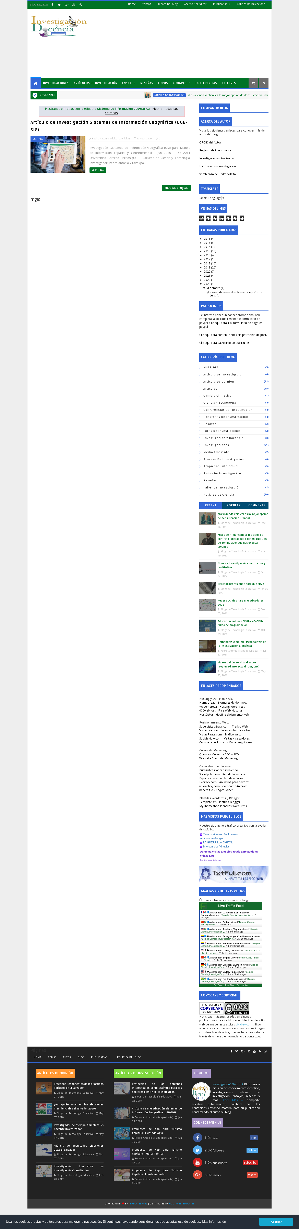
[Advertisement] (194, 43)
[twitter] (59, 5)
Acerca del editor (195, 4)
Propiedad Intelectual (221, 466)
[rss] (260, 1051)
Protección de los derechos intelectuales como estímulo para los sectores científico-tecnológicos (157, 1088)
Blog (81, 1057)
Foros (163, 83)
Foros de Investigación (221, 431)
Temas (146, 4)
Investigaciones (56, 83)
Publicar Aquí (221, 4)
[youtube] (74, 5)
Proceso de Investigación (223, 459)
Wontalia (218, 758)
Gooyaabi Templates (181, 1203)
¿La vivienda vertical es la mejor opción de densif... (234, 294)
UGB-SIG (38, 139)
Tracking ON (242, 985)
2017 (207, 259)
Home (132, 4)
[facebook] (52, 5)
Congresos (182, 83)
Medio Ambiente (216, 452)
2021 (207, 275)
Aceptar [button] (276, 1221)
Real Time (230, 985)
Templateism (220, 802)
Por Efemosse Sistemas (210, 860)
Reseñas (146, 83)
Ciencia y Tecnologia (219, 402)
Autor (67, 1057)
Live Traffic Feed (231, 906)
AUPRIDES (211, 367)
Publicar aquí (100, 1057)
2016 (207, 255)
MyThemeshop (223, 806)
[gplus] (66, 5)
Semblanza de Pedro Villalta (217, 174)
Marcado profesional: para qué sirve (241, 584)
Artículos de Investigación (95, 83)
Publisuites (219, 770)
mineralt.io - (216, 790)
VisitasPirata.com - (220, 734)
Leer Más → (233, 1100)
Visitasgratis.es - (225, 730)
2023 (207, 284)
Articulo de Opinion (218, 381)
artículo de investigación (147, 95)
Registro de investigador (215, 150)
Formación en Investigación (217, 166)
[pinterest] (81, 5)
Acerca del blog (168, 4)
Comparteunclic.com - (226, 742)
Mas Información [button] (214, 1221)
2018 (207, 263)
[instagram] (265, 1051)
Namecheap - (223, 702)
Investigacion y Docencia (223, 438)
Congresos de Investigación (225, 417)
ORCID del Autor (210, 142)
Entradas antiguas (176, 188)
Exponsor (221, 778)
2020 (207, 271)
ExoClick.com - (224, 782)
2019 (207, 267)
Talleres (229, 83)
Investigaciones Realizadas (217, 158)
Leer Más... (98, 169)
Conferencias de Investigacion (228, 410)
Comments (256, 505)
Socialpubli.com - (222, 774)
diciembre (214, 288)
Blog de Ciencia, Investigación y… (238, 915)
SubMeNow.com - (224, 738)
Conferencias (206, 83)
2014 (207, 247)
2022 (207, 280)
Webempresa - (222, 706)
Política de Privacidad (251, 4)
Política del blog (129, 1057)
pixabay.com (244, 1024)
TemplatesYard (138, 1203)
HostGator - (224, 714)
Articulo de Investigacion (223, 374)
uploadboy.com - (223, 786)
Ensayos (128, 83)
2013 (207, 243)
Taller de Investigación (222, 487)
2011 (207, 238)
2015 (207, 251)
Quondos (219, 754)
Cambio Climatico (217, 395)
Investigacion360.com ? (228, 1084)
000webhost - (220, 710)
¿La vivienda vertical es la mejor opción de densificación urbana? (208, 95)
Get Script (218, 985)
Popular (234, 505)
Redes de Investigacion (222, 473)
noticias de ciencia (218, 494)
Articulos (210, 388)
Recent (211, 505)
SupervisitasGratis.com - (223, 726)
